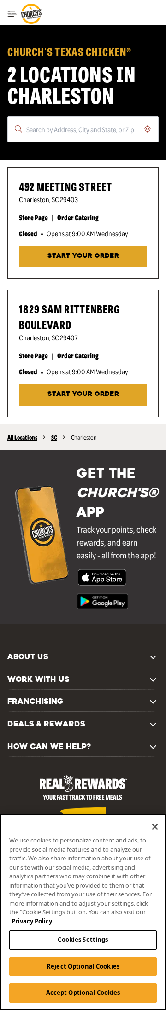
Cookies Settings (83, 939)
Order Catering (78, 217)
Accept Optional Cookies (83, 992)
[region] (83, 912)
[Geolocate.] (147, 129)
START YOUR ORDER (83, 256)
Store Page (33, 217)
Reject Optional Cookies (83, 966)
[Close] (155, 827)
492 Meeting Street (65, 186)
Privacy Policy (32, 921)
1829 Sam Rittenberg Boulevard (69, 316)
